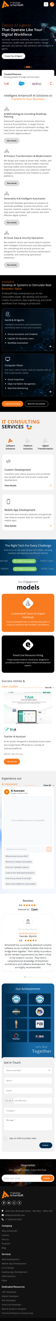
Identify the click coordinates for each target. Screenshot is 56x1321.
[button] (10, 444)
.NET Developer (9, 1292)
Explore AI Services (12, 404)
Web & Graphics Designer (14, 1308)
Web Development (10, 1259)
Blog (4, 1247)
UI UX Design (8, 1267)
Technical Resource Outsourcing (17, 1313)
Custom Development (17, 469)
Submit (45, 1145)
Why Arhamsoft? (9, 1231)
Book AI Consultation (36, 404)
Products (6, 1243)
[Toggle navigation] (46, 4)
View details (12, 140)
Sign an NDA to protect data (22, 1138)
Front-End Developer (12, 1304)
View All (48, 687)
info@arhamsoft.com (15, 1215)
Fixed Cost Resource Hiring (28, 655)
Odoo (4, 1280)
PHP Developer (9, 1300)
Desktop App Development (14, 1272)
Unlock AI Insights (12, 54)
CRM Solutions (9, 1276)
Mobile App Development (19, 510)
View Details (10, 485)
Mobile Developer (10, 1296)
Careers (5, 1235)
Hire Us (5, 1239)
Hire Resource (26, 630)
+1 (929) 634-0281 (13, 1219)
